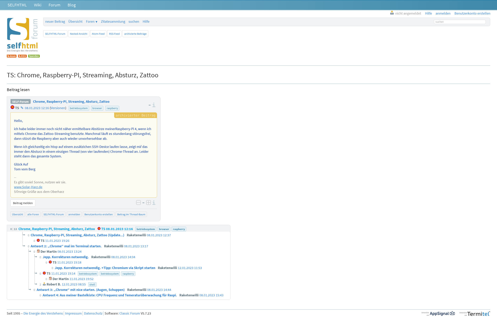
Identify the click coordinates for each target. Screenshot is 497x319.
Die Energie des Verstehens (43, 313)
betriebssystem (79, 108)
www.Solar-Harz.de (28, 187)
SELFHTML (17, 5)
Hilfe (146, 21)
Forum (54, 5)
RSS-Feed (114, 33)
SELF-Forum (20, 101)
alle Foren (33, 214)
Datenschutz (93, 313)
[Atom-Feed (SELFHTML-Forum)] (12, 56)
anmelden (74, 214)
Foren (90, 21)
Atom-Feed (98, 33)
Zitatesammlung (113, 21)
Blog (72, 5)
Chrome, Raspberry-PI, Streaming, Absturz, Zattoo (71, 101)
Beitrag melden (23, 203)
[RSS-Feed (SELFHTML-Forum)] (22, 56)
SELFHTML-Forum (55, 33)
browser (97, 108)
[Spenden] (34, 56)
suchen (134, 21)
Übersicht (75, 21)
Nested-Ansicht (78, 33)
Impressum (73, 313)
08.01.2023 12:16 (37, 108)
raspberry (112, 108)
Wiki (37, 5)
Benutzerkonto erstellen (98, 214)
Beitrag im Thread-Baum (131, 214)
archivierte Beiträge (135, 33)
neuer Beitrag (55, 21)
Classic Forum (129, 313)
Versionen (58, 108)
